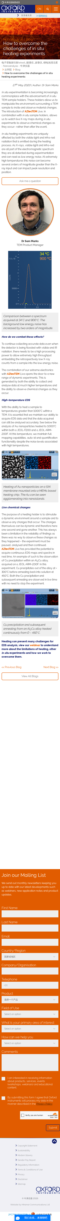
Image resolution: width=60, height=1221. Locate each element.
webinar (35, 645)
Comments (10, 1051)
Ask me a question (30, 181)
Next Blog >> (51, 667)
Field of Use (11, 1008)
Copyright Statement (27, 1145)
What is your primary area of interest (29, 1022)
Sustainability (24, 1150)
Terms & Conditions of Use (30, 1169)
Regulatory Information (28, 1165)
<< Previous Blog (11, 667)
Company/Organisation (20, 965)
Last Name (10, 922)
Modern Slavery (25, 1155)
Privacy (21, 1174)
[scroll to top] (54, 1141)
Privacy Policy (44, 1103)
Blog (17, 69)
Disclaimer (23, 1179)
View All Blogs (30, 676)
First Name (10, 908)
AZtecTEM (31, 111)
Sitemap (22, 1184)
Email (6, 936)
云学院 (8, 69)
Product (8, 993)
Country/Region (14, 950)
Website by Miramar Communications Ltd (30, 1204)
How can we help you (18, 1037)
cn (39, 8)
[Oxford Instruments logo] (12, 8)
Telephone (10, 979)
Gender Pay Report (27, 1160)
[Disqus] (30, 733)
